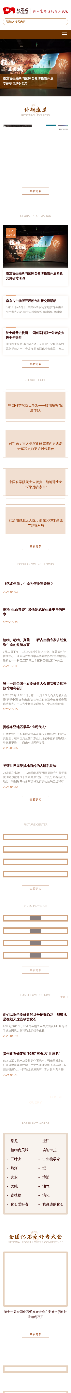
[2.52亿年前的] (63, 153)
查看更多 (35, 191)
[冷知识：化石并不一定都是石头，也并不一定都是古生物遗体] (35, 1113)
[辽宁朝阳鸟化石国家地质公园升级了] (35, 933)
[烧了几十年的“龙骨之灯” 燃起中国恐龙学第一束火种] (35, 1076)
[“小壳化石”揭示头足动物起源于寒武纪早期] (51, 153)
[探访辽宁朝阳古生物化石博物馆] (35, 987)
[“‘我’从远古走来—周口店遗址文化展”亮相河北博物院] (35, 1032)
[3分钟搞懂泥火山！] (35, 1088)
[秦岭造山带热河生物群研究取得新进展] (39, 153)
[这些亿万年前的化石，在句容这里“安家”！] (35, 1101)
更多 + (64, 1154)
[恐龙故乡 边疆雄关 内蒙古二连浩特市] (35, 1019)
